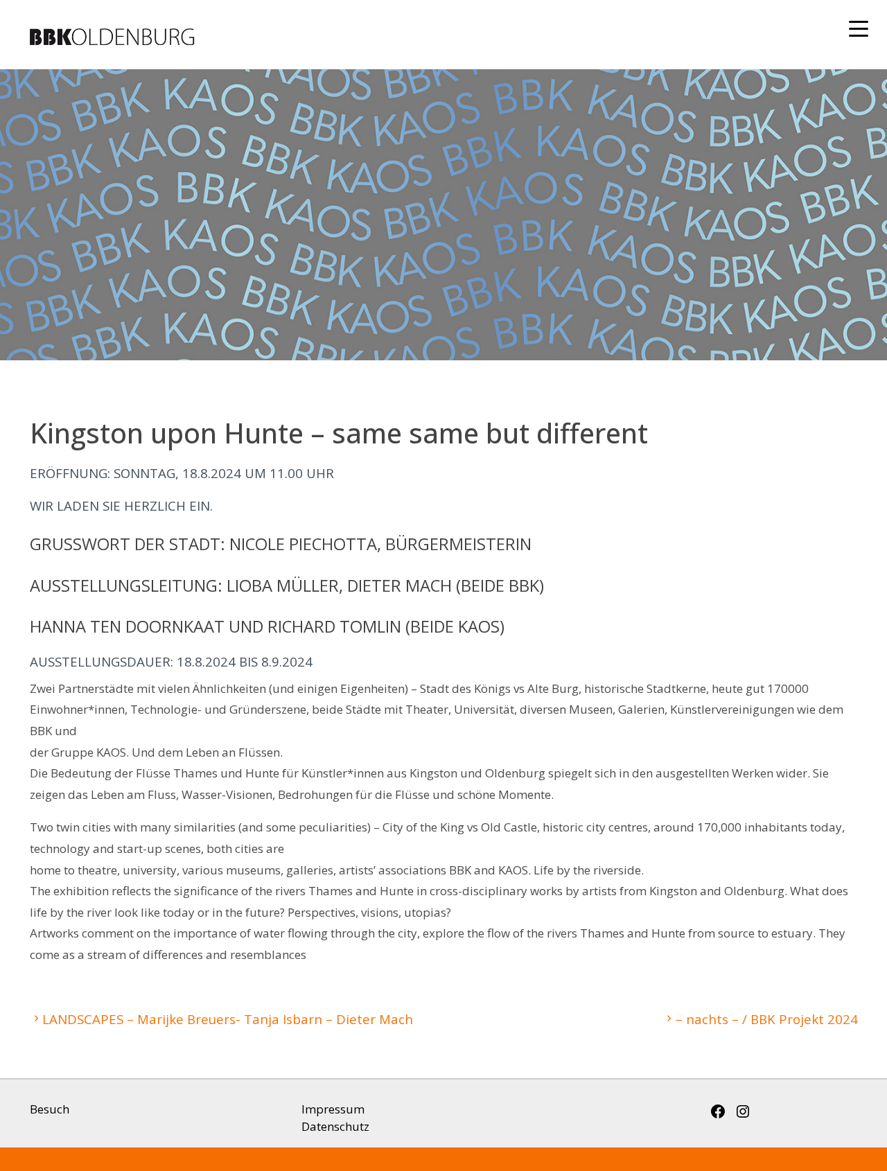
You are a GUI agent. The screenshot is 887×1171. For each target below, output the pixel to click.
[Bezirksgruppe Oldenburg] (249, 34)
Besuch (49, 1109)
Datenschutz (335, 1126)
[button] (859, 30)
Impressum (333, 1109)
